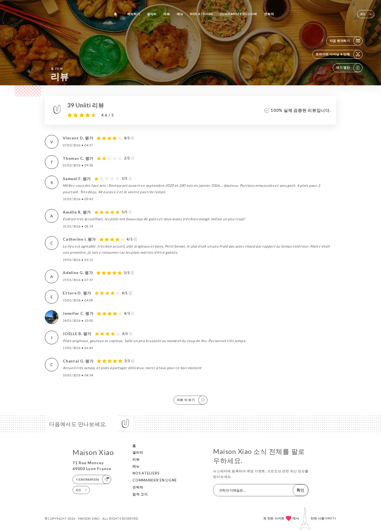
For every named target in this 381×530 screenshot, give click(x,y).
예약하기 (133, 14)
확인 (300, 490)
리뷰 (166, 14)
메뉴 (180, 14)
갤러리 (152, 14)
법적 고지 (140, 494)
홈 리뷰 (57, 68)
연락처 (269, 14)
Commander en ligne (238, 14)
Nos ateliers (201, 14)
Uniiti (330, 518)
